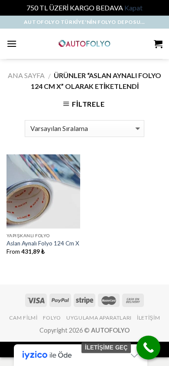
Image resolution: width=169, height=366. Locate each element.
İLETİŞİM (148, 317)
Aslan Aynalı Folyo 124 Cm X (42, 243)
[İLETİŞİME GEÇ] (148, 347)
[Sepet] (158, 43)
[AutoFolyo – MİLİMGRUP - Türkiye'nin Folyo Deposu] (84, 43)
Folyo (52, 317)
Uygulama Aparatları (99, 317)
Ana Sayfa (26, 75)
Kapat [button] (133, 7)
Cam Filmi (23, 317)
